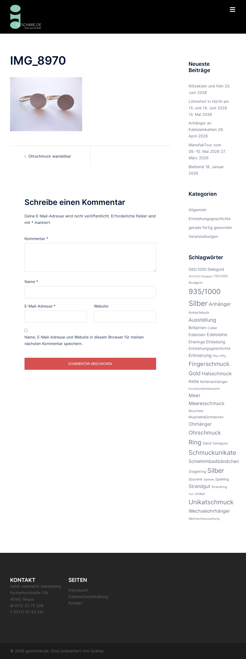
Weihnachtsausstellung (204, 518)
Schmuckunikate (212, 452)
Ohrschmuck (205, 432)
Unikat (200, 494)
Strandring (219, 487)
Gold (195, 373)
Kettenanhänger (214, 381)
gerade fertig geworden (210, 227)
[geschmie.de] (25, 16)
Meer (194, 395)
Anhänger (220, 304)
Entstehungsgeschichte (210, 218)
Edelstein (197, 334)
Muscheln (196, 411)
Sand (207, 443)
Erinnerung (200, 355)
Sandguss (220, 443)
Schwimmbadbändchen (214, 461)
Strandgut (199, 486)
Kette (194, 381)
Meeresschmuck (207, 403)
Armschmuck (199, 312)
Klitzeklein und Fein (206, 86)
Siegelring (197, 471)
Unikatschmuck (211, 502)
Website (101, 306)
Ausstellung (202, 320)
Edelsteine (217, 334)
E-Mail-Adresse (40, 306)
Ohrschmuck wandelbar (49, 156)
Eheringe (197, 341)
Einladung (215, 341)
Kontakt (75, 603)
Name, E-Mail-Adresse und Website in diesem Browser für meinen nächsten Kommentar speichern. (84, 340)
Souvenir (196, 479)
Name (31, 281)
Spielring (222, 479)
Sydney (97, 650)
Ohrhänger (200, 424)
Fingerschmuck (209, 363)
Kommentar (36, 238)
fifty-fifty (219, 356)
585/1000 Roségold (201, 276)
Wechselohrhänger (209, 511)
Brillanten (197, 327)
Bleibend (196, 166)
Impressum (78, 590)
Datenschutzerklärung (88, 596)
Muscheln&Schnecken (206, 417)
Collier (212, 328)
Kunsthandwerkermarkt (204, 388)
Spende (209, 479)
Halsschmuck (217, 373)
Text (191, 494)
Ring (195, 442)
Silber (215, 470)
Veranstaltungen (203, 236)
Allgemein (197, 209)
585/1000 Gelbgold (206, 269)
